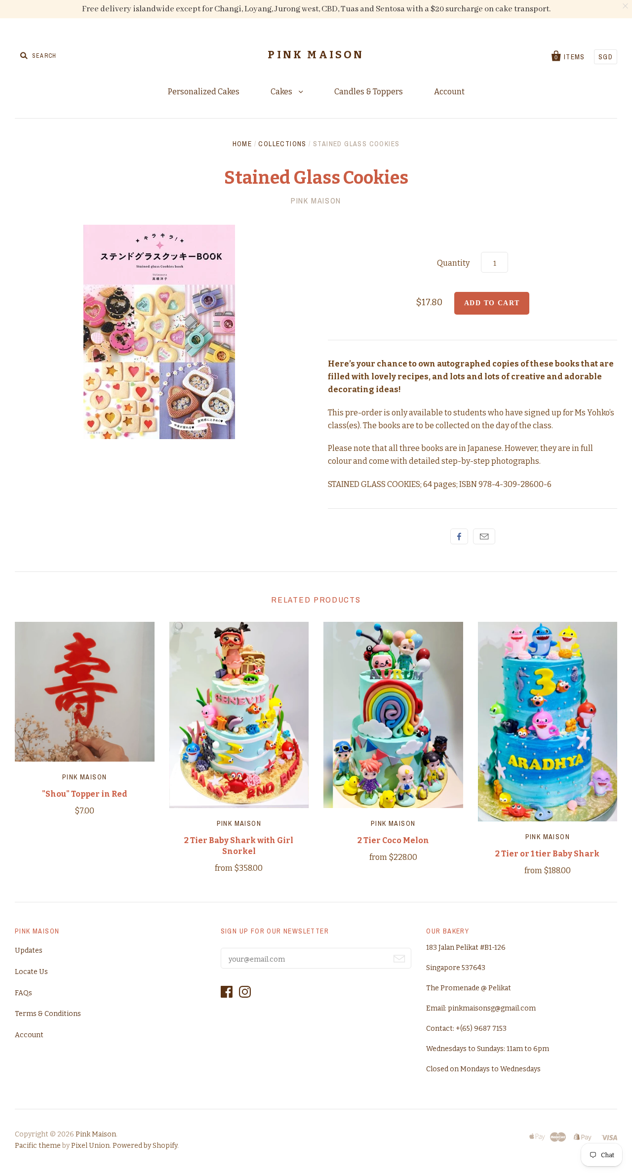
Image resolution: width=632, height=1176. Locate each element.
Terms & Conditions (48, 1014)
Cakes (282, 91)
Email (484, 536)
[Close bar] (626, 6)
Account (449, 91)
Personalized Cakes (203, 91)
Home (242, 143)
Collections (282, 143)
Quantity (453, 263)
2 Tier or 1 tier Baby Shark (547, 853)
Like (459, 536)
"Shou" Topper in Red (84, 794)
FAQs (23, 993)
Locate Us (31, 972)
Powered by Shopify (145, 1145)
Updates (28, 950)
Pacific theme (38, 1145)
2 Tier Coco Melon (393, 840)
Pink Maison (316, 54)
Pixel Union (90, 1145)
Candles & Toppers (368, 91)
